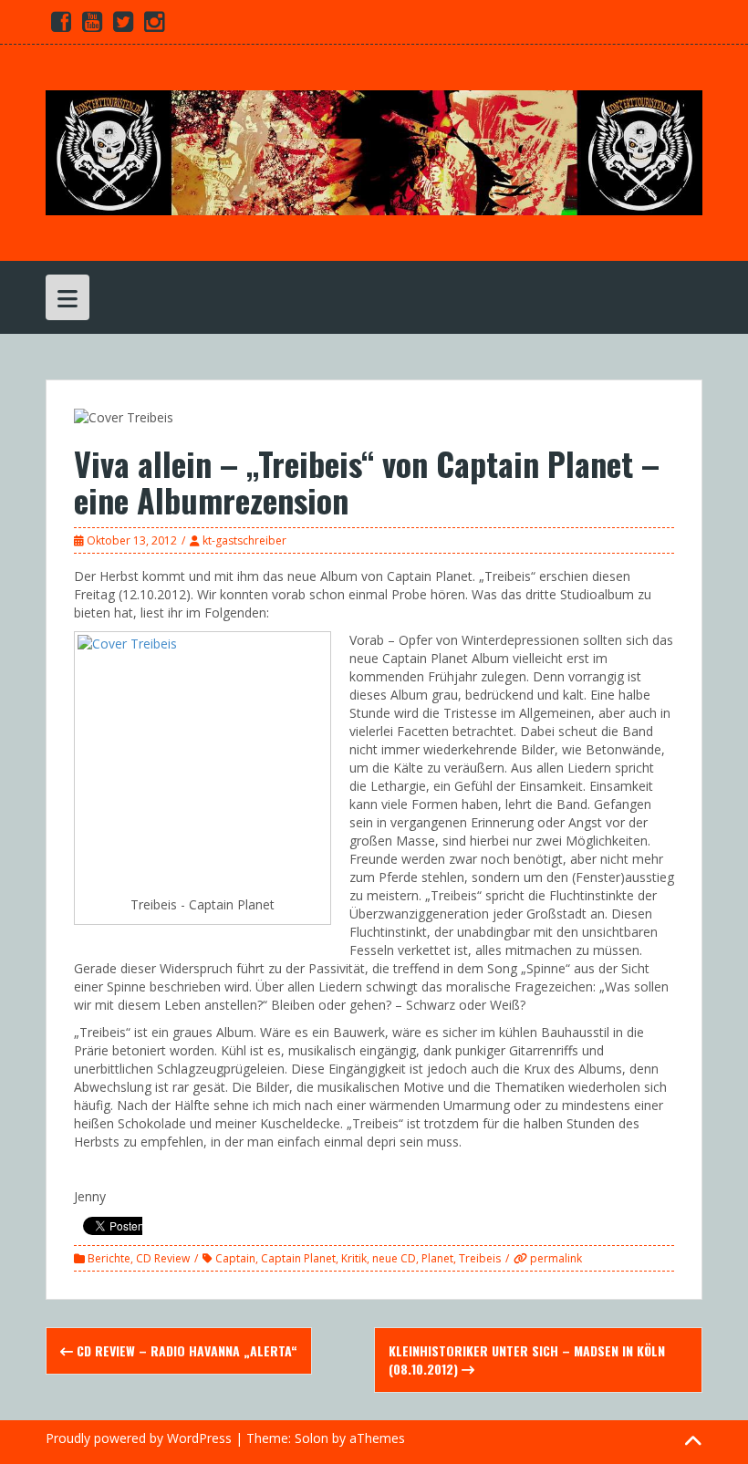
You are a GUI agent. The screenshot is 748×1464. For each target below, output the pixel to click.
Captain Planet (298, 1258)
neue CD (394, 1258)
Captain (235, 1258)
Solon (311, 1438)
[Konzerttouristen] (374, 151)
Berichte (109, 1258)
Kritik (354, 1258)
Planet (437, 1258)
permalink (554, 1258)
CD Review (163, 1258)
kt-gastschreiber (244, 540)
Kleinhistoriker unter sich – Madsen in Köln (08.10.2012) (527, 1359)
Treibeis (480, 1258)
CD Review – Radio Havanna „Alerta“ (185, 1350)
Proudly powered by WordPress (139, 1438)
